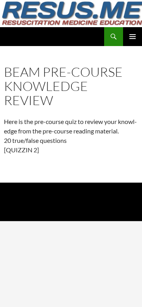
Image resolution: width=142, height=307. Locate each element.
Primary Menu (132, 36)
